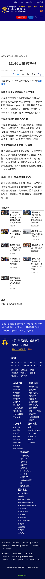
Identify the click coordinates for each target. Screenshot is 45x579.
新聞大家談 (33, 387)
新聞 (13, 358)
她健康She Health (34, 430)
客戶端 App (7, 549)
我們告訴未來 (23, 493)
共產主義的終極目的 (25, 502)
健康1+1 (31, 427)
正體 (37, 2)
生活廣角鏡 (24, 456)
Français (5, 331)
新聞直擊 (16, 399)
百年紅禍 (21, 515)
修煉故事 (21, 530)
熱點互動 (32, 390)
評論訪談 (33, 383)
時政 (22, 56)
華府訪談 (16, 405)
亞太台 (20, 327)
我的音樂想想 (25, 486)
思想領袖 (32, 399)
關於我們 (16, 543)
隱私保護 (35, 543)
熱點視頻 (24, 370)
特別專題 (22, 489)
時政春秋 (32, 396)
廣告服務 (25, 546)
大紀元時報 (28, 554)
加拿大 (20, 324)
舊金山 (13, 327)
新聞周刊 (16, 402)
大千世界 (23, 474)
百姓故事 (21, 524)
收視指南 (25, 543)
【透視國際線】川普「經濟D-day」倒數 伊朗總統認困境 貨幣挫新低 (16, 217)
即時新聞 (33, 370)
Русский (14, 331)
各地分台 (29, 2)
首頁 (3, 56)
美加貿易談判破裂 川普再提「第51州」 (37, 233)
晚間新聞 (16, 396)
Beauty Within (25, 471)
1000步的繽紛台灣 (26, 481)
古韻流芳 (16, 433)
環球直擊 (16, 390)
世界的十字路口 (35, 411)
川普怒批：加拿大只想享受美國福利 (15, 261)
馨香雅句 (16, 436)
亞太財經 (16, 417)
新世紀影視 (30, 560)
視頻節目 (34, 340)
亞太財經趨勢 (18, 414)
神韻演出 (14, 376)
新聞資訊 (9, 56)
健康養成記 (32, 436)
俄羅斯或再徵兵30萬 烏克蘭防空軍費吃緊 (15, 247)
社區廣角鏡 (17, 411)
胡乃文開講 (32, 433)
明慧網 (5, 560)
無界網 (20, 560)
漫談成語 (16, 439)
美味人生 (23, 468)
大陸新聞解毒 (34, 417)
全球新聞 (16, 387)
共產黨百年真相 (24, 499)
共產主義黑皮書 (24, 521)
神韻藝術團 (17, 554)
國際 (16, 56)
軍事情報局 (33, 405)
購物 (30, 349)
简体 (41, 2)
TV (31, 17)
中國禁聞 (16, 393)
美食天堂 (23, 465)
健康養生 (32, 423)
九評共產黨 (22, 509)
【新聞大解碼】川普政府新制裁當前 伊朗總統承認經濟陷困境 (37, 217)
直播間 (24, 344)
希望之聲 (15, 557)
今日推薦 (14, 373)
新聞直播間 (22, 17)
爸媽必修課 (17, 442)
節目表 (15, 344)
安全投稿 (15, 546)
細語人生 (32, 420)
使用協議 (6, 546)
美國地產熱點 (18, 449)
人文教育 (17, 423)
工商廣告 (21, 533)
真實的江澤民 (23, 512)
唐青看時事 (33, 408)
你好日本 (23, 459)
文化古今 (16, 445)
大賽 (22, 2)
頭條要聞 (14, 370)
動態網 (12, 560)
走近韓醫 (31, 442)
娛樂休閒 (24, 452)
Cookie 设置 (22, 575)
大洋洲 (34, 324)
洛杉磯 (27, 324)
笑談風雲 (16, 430)
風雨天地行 (22, 518)
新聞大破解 (33, 402)
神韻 (16, 2)
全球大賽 (24, 376)
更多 (39, 560)
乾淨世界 (6, 557)
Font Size (33, 74)
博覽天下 (24, 373)
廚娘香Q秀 (24, 477)
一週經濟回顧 (18, 408)
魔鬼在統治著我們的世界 (27, 505)
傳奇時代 (21, 496)
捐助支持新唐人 (19, 349)
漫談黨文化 (22, 527)
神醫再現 (31, 439)
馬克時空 (32, 414)
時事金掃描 (33, 393)
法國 (7, 327)
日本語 (23, 331)
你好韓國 (23, 462)
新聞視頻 (17, 383)
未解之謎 (16, 427)
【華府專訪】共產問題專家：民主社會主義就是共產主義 (36, 264)
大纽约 (13, 324)
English (37, 327)
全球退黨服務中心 (28, 557)
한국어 (30, 331)
